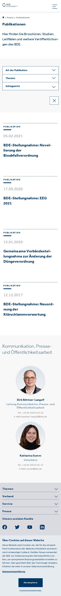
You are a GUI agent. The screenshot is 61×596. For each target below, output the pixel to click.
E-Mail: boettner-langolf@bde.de (30, 416)
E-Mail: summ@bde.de (30, 469)
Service (7, 503)
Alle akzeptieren (30, 583)
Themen (7, 488)
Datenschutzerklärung (13, 571)
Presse (10, 18)
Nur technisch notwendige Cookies (30, 590)
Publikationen (23, 18)
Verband (8, 496)
